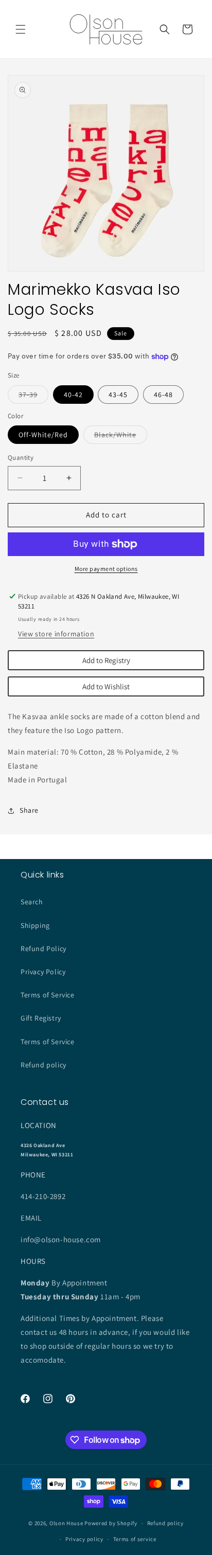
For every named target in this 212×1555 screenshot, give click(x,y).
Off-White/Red (43, 434)
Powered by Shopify (110, 1523)
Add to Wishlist (106, 686)
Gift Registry (41, 1018)
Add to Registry (106, 660)
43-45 (118, 394)
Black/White (120, 437)
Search (32, 901)
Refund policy (43, 1064)
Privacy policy (84, 1539)
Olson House (66, 1523)
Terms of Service (48, 994)
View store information (56, 633)
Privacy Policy (43, 971)
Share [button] (29, 810)
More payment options (106, 569)
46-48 (163, 394)
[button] (20, 29)
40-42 (73, 394)
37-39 (33, 396)
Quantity (20, 457)
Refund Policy (43, 948)
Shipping (35, 925)
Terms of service (134, 1539)
